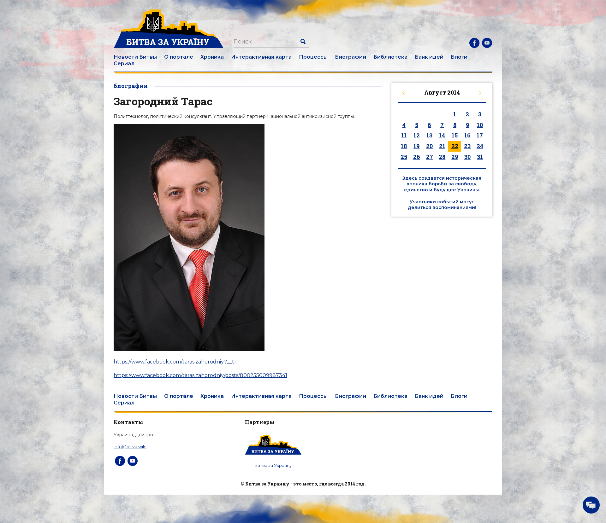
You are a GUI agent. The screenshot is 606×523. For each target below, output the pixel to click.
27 (429, 156)
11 (404, 135)
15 (455, 135)
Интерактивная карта (261, 57)
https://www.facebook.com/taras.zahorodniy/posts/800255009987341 (200, 375)
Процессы (313, 57)
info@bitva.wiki (130, 447)
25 (404, 156)
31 (480, 156)
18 (404, 146)
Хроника (212, 57)
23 (467, 146)
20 (429, 146)
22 (454, 146)
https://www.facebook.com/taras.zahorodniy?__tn (176, 362)
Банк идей (429, 57)
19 (416, 146)
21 (442, 146)
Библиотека (390, 57)
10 (480, 125)
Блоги (459, 57)
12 (416, 135)
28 (442, 156)
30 (467, 156)
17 (480, 135)
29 (454, 156)
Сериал (124, 64)
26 (416, 156)
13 (429, 135)
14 (442, 135)
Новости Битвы (135, 57)
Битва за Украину (273, 465)
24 (480, 146)
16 (467, 135)
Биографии (350, 57)
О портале (178, 57)
